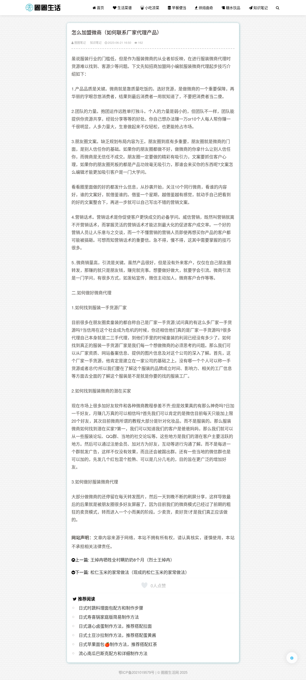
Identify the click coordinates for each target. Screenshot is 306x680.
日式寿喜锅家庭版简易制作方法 (109, 617)
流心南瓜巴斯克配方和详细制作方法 (113, 653)
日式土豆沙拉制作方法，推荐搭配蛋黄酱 (117, 635)
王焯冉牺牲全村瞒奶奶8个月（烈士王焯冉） (132, 559)
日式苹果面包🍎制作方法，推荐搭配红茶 (118, 644)
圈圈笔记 (80, 42)
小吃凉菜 (151, 7)
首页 (100, 7)
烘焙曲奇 (205, 7)
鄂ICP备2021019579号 (136, 672)
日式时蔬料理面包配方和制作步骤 (111, 608)
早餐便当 (178, 7)
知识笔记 (260, 7)
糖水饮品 (232, 7)
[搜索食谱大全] (277, 7)
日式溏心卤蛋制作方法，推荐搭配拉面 (115, 626)
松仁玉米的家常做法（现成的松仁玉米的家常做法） (139, 572)
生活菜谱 (124, 7)
